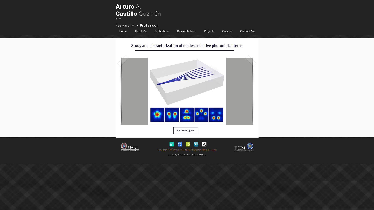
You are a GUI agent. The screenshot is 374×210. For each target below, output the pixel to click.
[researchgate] (171, 144)
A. (138, 6)
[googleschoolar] (179, 144)
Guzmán (150, 13)
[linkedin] (196, 144)
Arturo (125, 6)
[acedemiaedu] (204, 144)
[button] (186, 31)
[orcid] (188, 144)
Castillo (127, 13)
